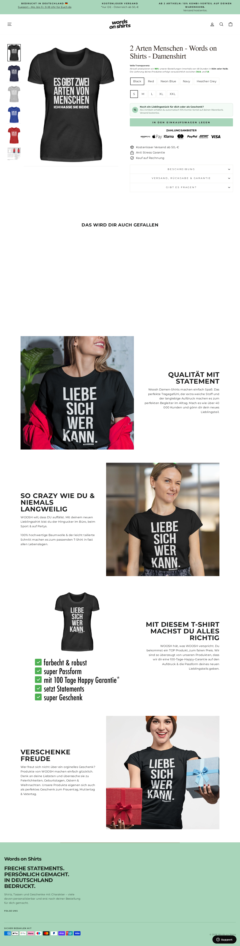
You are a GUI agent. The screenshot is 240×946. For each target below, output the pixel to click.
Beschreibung (181, 169)
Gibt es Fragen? (181, 187)
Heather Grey (206, 81)
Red (151, 81)
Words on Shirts (22, 859)
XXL (172, 94)
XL (161, 94)
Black (137, 81)
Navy (186, 81)
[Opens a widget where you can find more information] (224, 939)
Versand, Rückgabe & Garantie (181, 178)
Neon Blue (168, 81)
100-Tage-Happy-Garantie (188, 659)
